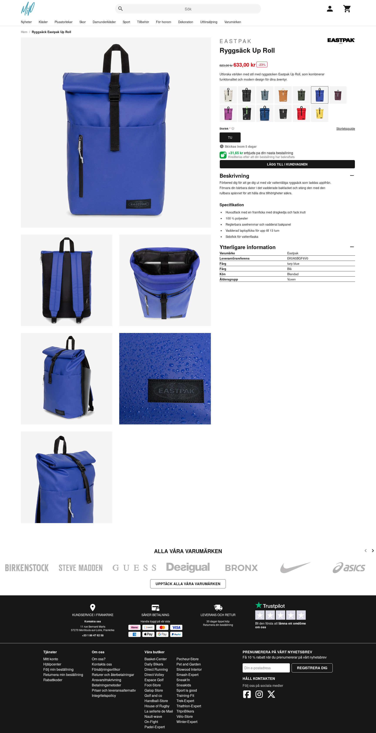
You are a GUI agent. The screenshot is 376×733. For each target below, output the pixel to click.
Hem (24, 32)
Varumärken (232, 22)
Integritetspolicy (104, 695)
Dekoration (185, 22)
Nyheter (26, 22)
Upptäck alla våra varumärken (188, 583)
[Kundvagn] (347, 8)
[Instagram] (259, 695)
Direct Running (156, 669)
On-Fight (151, 721)
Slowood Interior (189, 669)
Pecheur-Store (187, 658)
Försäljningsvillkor (106, 669)
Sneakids (183, 684)
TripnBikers (185, 711)
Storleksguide (345, 128)
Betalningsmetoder (106, 684)
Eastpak (236, 40)
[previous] (366, 551)
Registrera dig (312, 667)
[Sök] (121, 9)
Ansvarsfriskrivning (106, 679)
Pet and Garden (188, 664)
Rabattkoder (52, 679)
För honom (163, 22)
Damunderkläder (104, 22)
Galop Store (153, 690)
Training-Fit (185, 695)
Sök (188, 9)
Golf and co (153, 695)
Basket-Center (155, 658)
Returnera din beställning (218, 625)
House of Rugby (157, 705)
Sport (126, 22)
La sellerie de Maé (158, 711)
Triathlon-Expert (188, 705)
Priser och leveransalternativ (114, 690)
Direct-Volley (154, 674)
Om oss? (99, 658)
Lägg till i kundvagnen (287, 164)
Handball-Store (156, 700)
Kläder (43, 22)
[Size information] (232, 128)
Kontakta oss (92, 621)
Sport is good (186, 690)
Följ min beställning (58, 669)
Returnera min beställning (63, 674)
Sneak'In (183, 679)
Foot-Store (152, 684)
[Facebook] (247, 695)
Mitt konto (50, 658)
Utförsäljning (208, 22)
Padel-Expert (154, 726)
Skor (82, 22)
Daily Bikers (153, 664)
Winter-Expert (186, 721)
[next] (373, 551)
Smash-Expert (187, 674)
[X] (271, 695)
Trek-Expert (185, 700)
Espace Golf (153, 679)
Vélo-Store (184, 716)
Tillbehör (143, 22)
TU (230, 137)
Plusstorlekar (63, 22)
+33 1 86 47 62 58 (93, 635)
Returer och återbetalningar (113, 674)
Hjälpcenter (52, 664)
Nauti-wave (153, 716)
